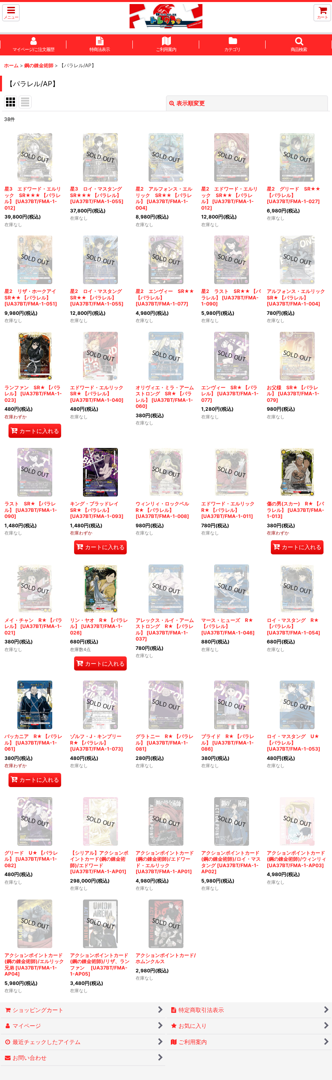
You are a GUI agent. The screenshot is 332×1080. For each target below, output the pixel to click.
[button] (11, 12)
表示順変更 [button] (191, 103)
